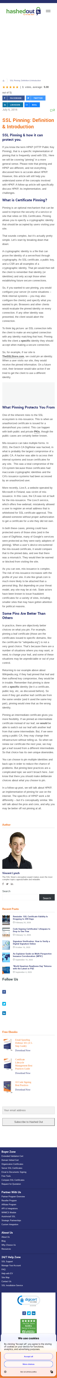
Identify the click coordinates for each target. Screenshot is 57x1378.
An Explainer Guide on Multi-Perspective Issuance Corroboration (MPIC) (32, 955)
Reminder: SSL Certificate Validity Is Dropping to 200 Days (30, 917)
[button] (28, 1300)
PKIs (37, 431)
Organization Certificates (12, 1164)
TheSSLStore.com (13, 356)
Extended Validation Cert (12, 1156)
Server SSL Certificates (12, 1168)
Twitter (38, 98)
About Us (6, 1237)
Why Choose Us (9, 1245)
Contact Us (6, 1281)
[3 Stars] (10, 87)
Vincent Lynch (11, 873)
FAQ (3, 1269)
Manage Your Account (11, 1265)
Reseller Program (9, 1200)
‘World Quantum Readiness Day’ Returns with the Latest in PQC (32, 967)
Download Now (23, 1050)
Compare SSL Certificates (13, 1180)
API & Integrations (10, 1208)
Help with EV (7, 1273)
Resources (6, 1249)
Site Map (5, 1277)
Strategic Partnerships (11, 1220)
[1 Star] (3, 87)
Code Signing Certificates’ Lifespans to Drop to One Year (31, 930)
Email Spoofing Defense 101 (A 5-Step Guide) (24, 1043)
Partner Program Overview (13, 1196)
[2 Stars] (7, 87)
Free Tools (6, 1176)
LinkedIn (15, 105)
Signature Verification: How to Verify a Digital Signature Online (31, 942)
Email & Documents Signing (14, 1172)
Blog (3, 1241)
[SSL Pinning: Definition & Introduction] (28, 45)
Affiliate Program (9, 1204)
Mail (34, 105)
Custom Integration (10, 1224)
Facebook (16, 98)
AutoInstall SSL (8, 1216)
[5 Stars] (17, 87)
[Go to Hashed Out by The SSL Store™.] (3, 80)
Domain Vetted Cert (10, 1160)
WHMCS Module (9, 1212)
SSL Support (7, 1261)
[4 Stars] (13, 87)
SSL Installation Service (12, 1285)
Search (6, 891)
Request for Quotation (11, 1184)
